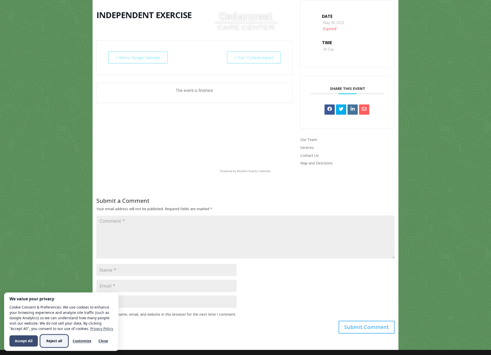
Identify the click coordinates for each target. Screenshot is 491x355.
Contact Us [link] (313, 45)
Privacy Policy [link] (101, 328)
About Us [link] (188, 45)
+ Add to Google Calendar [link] (138, 57)
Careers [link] (281, 45)
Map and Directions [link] (316, 163)
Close (103, 340)
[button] (367, 327)
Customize (82, 340)
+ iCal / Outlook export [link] (254, 57)
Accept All (23, 340)
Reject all (54, 340)
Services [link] (218, 45)
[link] (246, 20)
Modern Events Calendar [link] (254, 171)
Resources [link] (250, 45)
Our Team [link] (308, 139)
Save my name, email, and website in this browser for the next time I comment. (169, 314)
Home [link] (166, 45)
